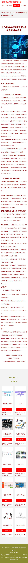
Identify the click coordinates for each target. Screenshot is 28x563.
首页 (3, 5)
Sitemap (16, 559)
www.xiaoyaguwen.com (15, 554)
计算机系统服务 (23, 557)
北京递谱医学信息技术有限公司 (12, 2)
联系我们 (23, 5)
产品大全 (16, 5)
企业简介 (9, 5)
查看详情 (7, 409)
